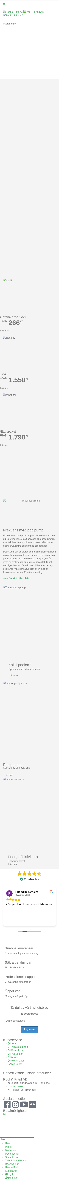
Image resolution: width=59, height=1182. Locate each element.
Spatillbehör (12, 1157)
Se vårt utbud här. (19, 578)
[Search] (35, 1139)
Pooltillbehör (12, 1153)
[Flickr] (33, 1104)
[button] (2, 1135)
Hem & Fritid (12, 1167)
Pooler (8, 1147)
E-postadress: (29, 1013)
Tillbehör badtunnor (16, 1160)
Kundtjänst (11, 1171)
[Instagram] (16, 1104)
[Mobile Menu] (4, 3)
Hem (7, 1143)
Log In (10, 1174)
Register (13, 1177)
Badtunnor (11, 1150)
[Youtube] (24, 1104)
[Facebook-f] (7, 1104)
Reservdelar (12, 1164)
